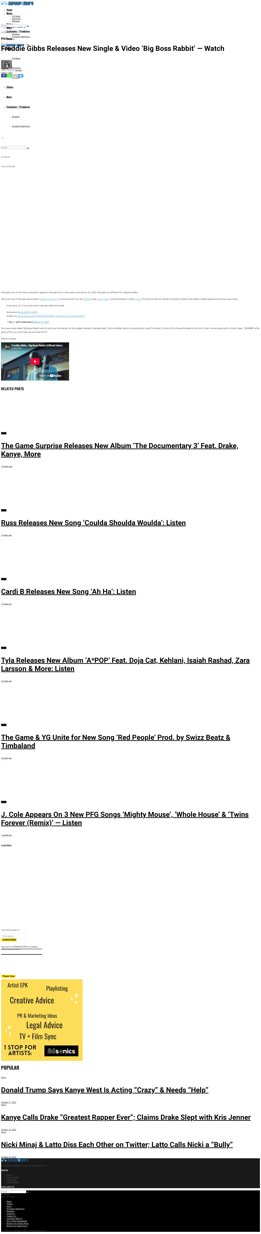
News (3, 1077)
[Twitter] (20, 75)
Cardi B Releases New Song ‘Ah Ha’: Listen (68, 591)
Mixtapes (16, 21)
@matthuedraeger (27, 316)
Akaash (18, 70)
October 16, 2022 (8, 1130)
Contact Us (11, 1180)
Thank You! (9, 976)
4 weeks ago (6, 681)
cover (138, 299)
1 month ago (6, 835)
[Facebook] (4, 75)
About (9, 1175)
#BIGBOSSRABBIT (46, 316)
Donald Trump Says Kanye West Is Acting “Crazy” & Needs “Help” (105, 1090)
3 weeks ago (6, 535)
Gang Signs (104, 299)
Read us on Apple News (17, 1226)
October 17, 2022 (8, 1102)
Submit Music (12, 1182)
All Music (16, 16)
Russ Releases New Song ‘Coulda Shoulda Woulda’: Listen (93, 523)
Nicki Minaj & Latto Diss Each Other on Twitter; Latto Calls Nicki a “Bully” (117, 1144)
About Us (11, 1214)
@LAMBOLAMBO (29, 312)
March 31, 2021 (41, 322)
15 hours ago (6, 466)
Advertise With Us (14, 1218)
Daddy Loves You (48, 299)
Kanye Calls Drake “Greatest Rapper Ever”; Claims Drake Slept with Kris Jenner (126, 1117)
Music (10, 13)
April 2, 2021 (7, 72)
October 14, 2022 (8, 1157)
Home (9, 10)
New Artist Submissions (17, 1221)
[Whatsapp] (9, 75)
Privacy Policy (13, 1177)
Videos (10, 1204)
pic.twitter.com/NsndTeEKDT (70, 316)
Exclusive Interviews (21, 36)
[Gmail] (15, 75)
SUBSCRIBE (9, 940)
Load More (6, 845)
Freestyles (16, 19)
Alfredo (87, 299)
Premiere (16, 34)
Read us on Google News (18, 1223)
